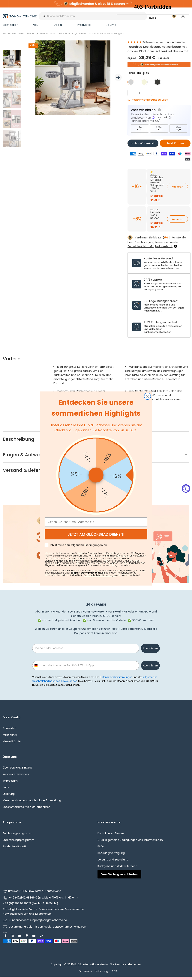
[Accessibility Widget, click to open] (186, 488)
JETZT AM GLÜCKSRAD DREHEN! (96, 534)
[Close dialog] (147, 396)
